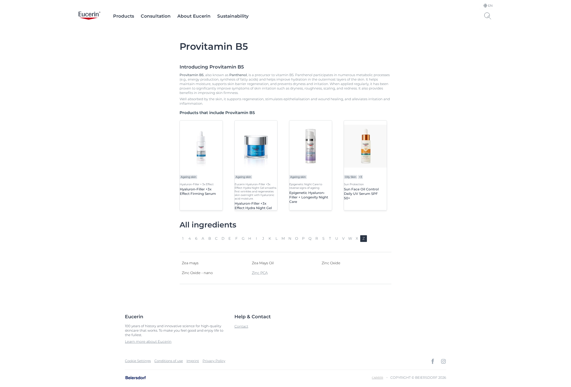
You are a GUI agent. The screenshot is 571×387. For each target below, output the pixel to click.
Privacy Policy (214, 361)
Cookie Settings (138, 361)
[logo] (89, 16)
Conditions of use (168, 361)
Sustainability (233, 16)
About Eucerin (194, 16)
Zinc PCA (260, 273)
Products (123, 16)
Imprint (192, 361)
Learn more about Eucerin (148, 341)
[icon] (432, 361)
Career (377, 377)
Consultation (156, 16)
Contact (241, 326)
